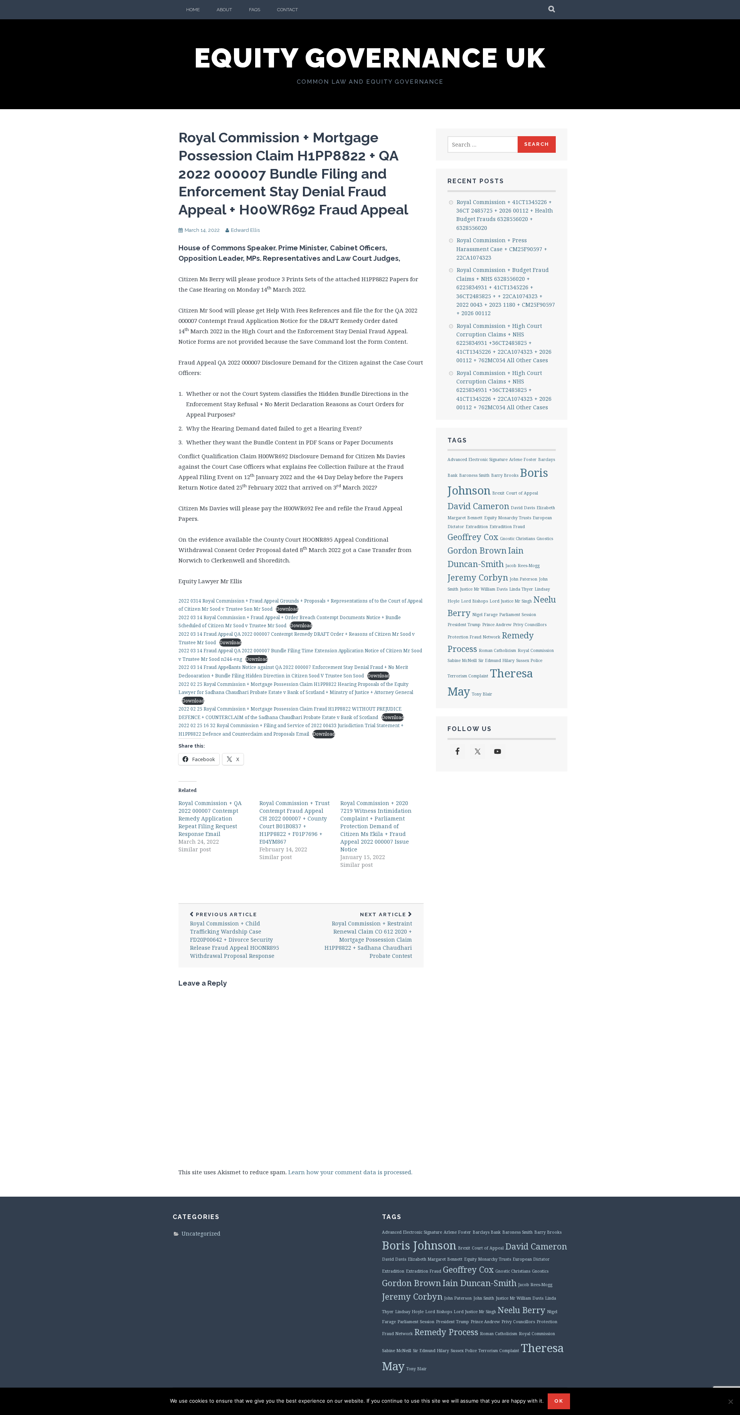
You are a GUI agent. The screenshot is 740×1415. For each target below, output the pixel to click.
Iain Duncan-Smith (479, 1282)
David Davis (523, 507)
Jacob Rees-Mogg (522, 565)
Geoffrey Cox (472, 536)
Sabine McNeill (462, 660)
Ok (558, 1401)
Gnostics (544, 538)
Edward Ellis (245, 230)
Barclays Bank (487, 1232)
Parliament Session (517, 614)
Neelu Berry (521, 1309)
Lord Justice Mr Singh (510, 601)
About (224, 9)
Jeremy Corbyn (477, 577)
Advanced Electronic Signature (477, 459)
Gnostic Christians (517, 538)
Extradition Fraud (507, 526)
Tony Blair (482, 694)
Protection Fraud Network (473, 637)
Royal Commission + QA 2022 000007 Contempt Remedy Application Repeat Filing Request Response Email (210, 818)
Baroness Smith (474, 475)
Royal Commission (536, 650)
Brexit (498, 493)
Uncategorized (201, 1233)
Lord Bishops (474, 601)
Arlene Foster (522, 459)
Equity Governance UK (370, 58)
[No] (730, 1401)
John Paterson (523, 579)
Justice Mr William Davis (484, 589)
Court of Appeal (522, 493)
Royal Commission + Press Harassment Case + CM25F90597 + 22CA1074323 (501, 248)
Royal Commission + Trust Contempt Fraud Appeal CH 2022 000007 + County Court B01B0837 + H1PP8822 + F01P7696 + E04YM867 (294, 822)
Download (287, 609)
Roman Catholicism (497, 650)
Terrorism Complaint (467, 676)
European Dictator (531, 1259)
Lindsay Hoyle (409, 1311)
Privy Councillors (530, 624)
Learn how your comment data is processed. (350, 1172)
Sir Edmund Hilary (496, 660)
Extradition (477, 526)
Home (193, 9)
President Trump (464, 624)
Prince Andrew (496, 624)
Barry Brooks (504, 475)
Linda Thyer (521, 589)
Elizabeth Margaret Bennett (435, 1259)
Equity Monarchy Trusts (507, 517)
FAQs (254, 9)
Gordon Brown (476, 550)
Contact (287, 9)
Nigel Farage (485, 614)
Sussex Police (529, 660)
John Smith (483, 1298)
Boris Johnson (419, 1245)
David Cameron (478, 506)
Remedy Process (446, 1331)
